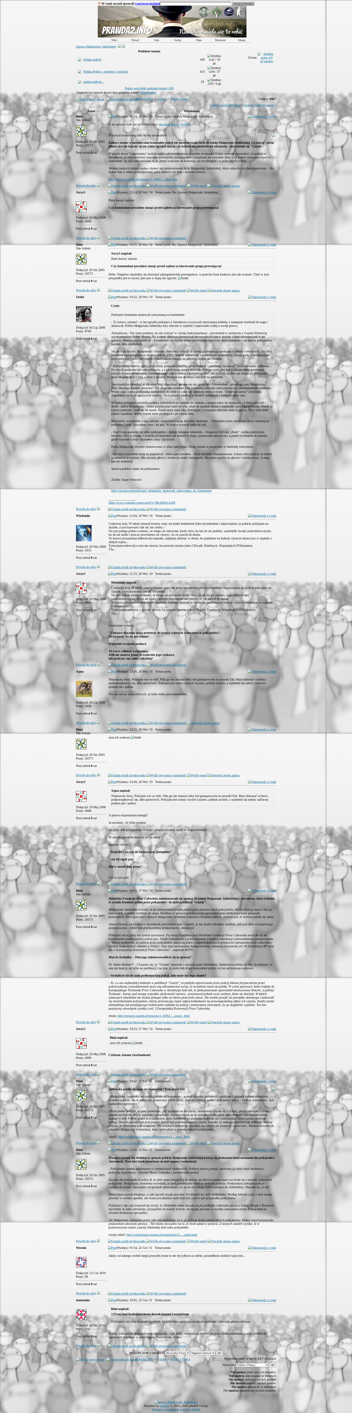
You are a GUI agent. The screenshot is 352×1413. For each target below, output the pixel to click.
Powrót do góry (86, 185)
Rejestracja (220, 40)
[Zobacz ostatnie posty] (172, 36)
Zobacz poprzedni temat (225, 105)
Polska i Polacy (180, 99)
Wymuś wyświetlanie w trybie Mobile (176, 1409)
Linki (156, 40)
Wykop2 (135, 40)
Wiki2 (114, 40)
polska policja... (93, 81)
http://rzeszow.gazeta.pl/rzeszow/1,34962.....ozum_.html (154, 1016)
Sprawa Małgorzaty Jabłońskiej (96, 46)
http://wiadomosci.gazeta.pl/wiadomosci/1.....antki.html (161, 1234)
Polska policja (92, 59)
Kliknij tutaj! (148, 92)
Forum (161, 99)
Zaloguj (241, 40)
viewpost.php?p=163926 (174, 124)
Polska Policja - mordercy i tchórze (105, 71)
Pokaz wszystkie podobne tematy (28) (149, 88)
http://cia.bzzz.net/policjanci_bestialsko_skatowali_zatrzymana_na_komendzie (161, 490)
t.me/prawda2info (147, 3)
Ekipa (199, 40)
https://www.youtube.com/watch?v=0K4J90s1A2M (142, 502)
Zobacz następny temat (259, 105)
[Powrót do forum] (98, 185)
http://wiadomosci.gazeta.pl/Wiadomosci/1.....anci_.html (154, 1137)
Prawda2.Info (144, 99)
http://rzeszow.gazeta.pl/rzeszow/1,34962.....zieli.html (143, 179)
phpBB (164, 1406)
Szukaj (177, 40)
